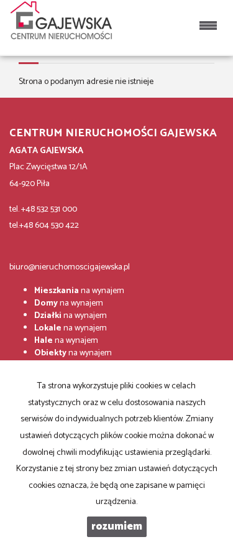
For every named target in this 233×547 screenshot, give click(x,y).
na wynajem (79, 291)
